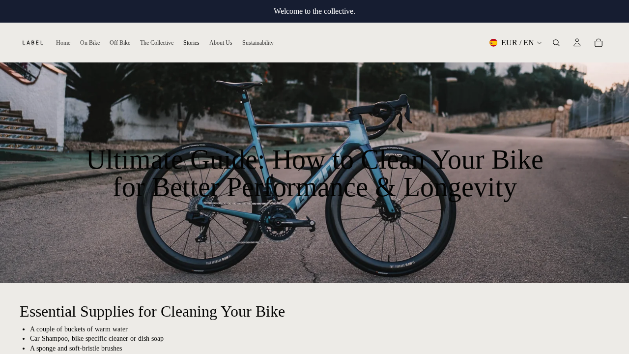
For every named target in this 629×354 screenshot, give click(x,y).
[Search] (556, 43)
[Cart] (598, 43)
